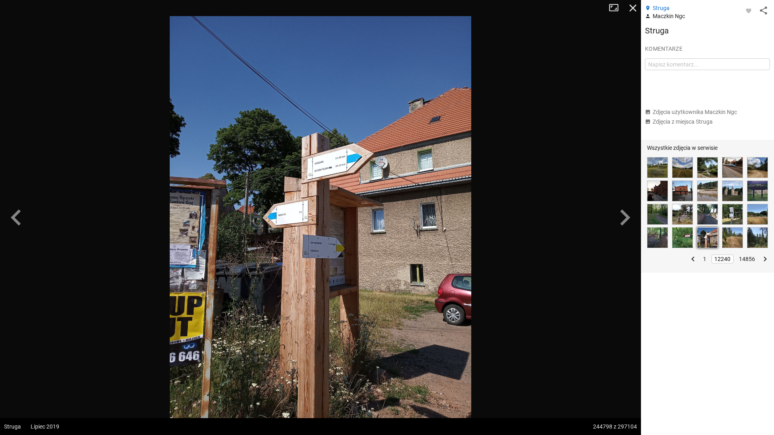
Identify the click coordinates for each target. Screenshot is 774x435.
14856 (747, 259)
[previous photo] (16, 217)
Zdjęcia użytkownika (695, 112)
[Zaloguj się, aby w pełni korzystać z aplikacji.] (748, 10)
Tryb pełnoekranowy (617, 8)
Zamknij (633, 8)
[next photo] (625, 217)
